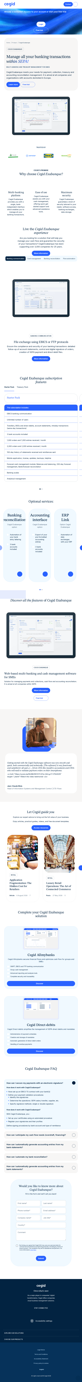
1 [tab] (40, 589)
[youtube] (36, 1313)
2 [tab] (41, 589)
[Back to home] (9, 4)
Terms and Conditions (41, 1354)
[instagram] (41, 1313)
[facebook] (51, 1313)
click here (33, 1250)
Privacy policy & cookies (41, 1363)
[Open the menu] (75, 4)
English (41, 1369)
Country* (21, 1225)
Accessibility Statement (41, 1359)
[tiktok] (46, 1313)
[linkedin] (31, 1313)
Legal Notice (41, 1350)
